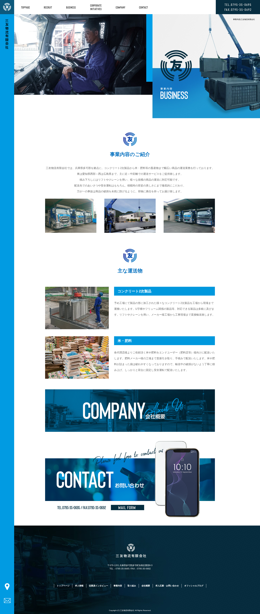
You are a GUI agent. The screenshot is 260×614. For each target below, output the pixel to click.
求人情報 (49, 7)
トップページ (26, 7)
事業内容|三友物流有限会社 (244, 19)
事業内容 (73, 7)
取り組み (96, 7)
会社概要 (120, 7)
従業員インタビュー (98, 585)
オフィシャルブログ (193, 585)
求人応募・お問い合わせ (143, 7)
